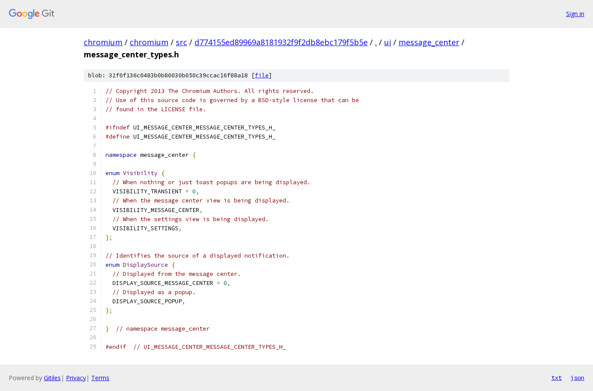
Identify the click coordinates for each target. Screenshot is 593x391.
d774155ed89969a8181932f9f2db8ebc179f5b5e (281, 42)
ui (387, 42)
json (577, 377)
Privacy (76, 378)
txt (556, 377)
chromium (103, 42)
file (262, 75)
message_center (429, 42)
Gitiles (52, 378)
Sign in (575, 14)
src (181, 42)
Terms (100, 378)
